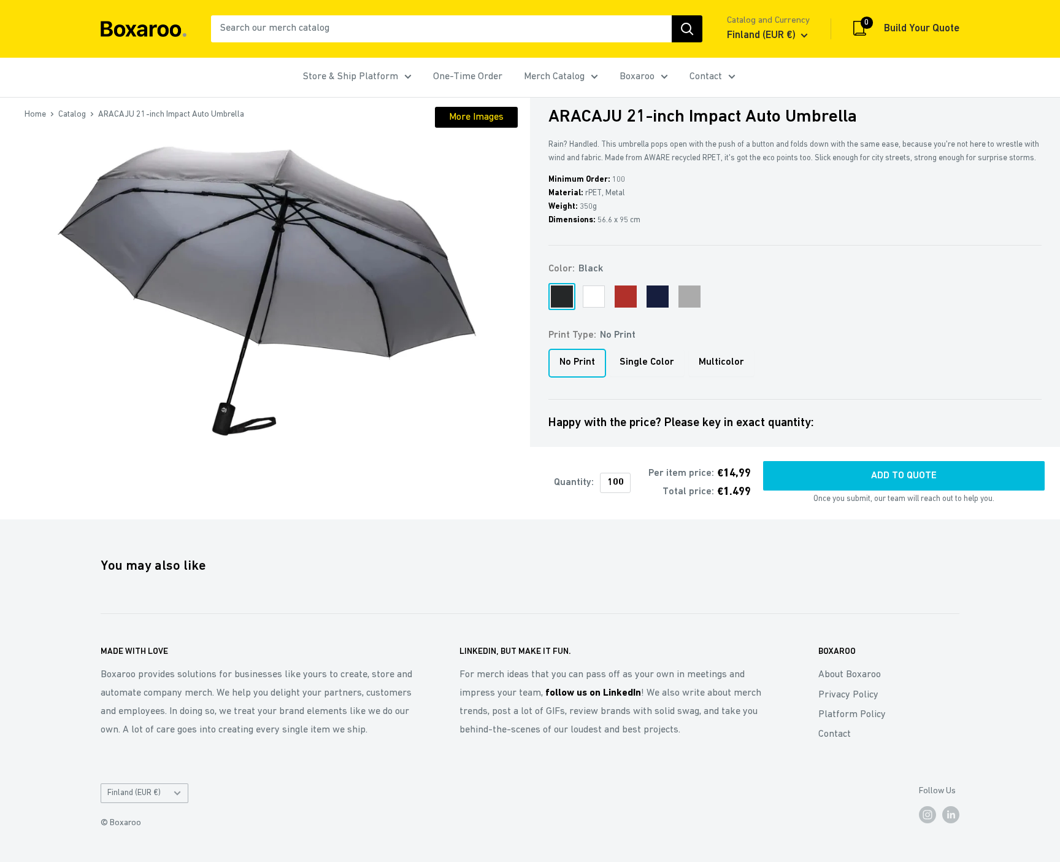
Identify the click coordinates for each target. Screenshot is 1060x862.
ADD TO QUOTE (904, 476)
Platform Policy (852, 715)
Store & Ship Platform (350, 77)
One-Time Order (467, 77)
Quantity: (574, 482)
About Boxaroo (849, 675)
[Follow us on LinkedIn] (950, 814)
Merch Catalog (554, 77)
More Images (476, 117)
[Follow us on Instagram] (927, 814)
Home (35, 114)
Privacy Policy (848, 695)
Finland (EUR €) (134, 793)
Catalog (72, 114)
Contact (705, 77)
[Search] (687, 28)
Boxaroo (637, 77)
